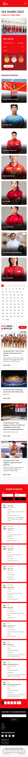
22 (3, 295)
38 (18, 301)
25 (14, 295)
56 (19, 310)
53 (7, 310)
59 (7, 313)
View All (22, 327)
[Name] (25, 3)
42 (11, 304)
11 (9, 289)
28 (3, 298)
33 (22, 298)
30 (10, 298)
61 (14, 313)
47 (7, 307)
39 (22, 301)
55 (15, 310)
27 (22, 295)
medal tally (8, 66)
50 (19, 307)
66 (11, 316)
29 (7, 298)
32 (18, 298)
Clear (20, 499)
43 (14, 304)
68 (18, 316)
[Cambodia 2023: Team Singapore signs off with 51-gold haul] (14, 449)
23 (7, 295)
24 (10, 295)
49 (15, 307)
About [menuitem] (2, 725)
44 (19, 304)
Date (3, 492)
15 (23, 289)
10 (6, 289)
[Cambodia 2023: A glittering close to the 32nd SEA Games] (14, 378)
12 (12, 289)
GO (8, 499)
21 (21, 292)
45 (23, 304)
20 (17, 292)
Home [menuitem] (2, 723)
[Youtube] (10, 736)
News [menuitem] (2, 729)
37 (14, 301)
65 (7, 316)
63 (22, 313)
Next (7, 319)
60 (11, 313)
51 (22, 307)
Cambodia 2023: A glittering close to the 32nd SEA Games (13, 391)
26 (18, 295)
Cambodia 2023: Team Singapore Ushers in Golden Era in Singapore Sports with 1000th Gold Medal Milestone (14, 426)
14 (20, 289)
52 (3, 310)
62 (18, 313)
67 (14, 316)
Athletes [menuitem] (3, 727)
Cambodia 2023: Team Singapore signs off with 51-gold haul (12, 462)
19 (13, 292)
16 (2, 292)
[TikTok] (13, 736)
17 (6, 292)
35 (7, 301)
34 (3, 301)
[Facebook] (2, 736)
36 (11, 301)
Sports (16, 492)
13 (16, 289)
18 (10, 292)
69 (22, 316)
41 (7, 304)
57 (22, 310)
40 (3, 304)
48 (11, 307)
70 (3, 319)
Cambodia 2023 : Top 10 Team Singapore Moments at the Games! (13, 353)
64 (3, 316)
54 (11, 310)
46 (3, 307)
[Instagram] (6, 736)
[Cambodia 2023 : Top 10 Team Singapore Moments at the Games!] (14, 340)
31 (14, 298)
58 (3, 313)
